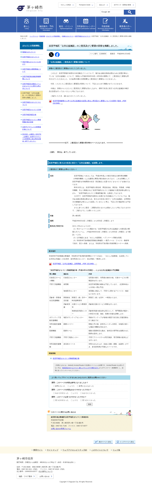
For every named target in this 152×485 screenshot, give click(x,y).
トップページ (34, 36)
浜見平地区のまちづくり (82, 36)
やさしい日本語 (66, 5)
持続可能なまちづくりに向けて (31, 63)
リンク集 (116, 450)
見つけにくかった (89, 400)
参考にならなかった (86, 386)
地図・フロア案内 (25, 476)
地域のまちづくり (68, 36)
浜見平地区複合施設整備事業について (31, 78)
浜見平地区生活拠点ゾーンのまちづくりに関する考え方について (31, 86)
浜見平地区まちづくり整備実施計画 (66, 358)
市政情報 (42, 36)
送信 (89, 404)
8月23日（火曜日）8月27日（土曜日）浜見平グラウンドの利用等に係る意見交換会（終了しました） (31, 137)
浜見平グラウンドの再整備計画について (31, 128)
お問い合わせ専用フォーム (61, 429)
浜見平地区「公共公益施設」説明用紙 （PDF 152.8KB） (74, 264)
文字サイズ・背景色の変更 (122, 5)
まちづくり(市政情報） (53, 36)
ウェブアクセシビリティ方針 (74, 450)
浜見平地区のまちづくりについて (31, 103)
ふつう (72, 386)
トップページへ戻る (127, 442)
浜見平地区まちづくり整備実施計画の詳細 (31, 121)
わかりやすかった (62, 393)
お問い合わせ (45, 476)
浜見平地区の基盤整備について (31, 70)
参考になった (60, 386)
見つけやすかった (62, 400)
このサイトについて (99, 450)
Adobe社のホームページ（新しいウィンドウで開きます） (80, 368)
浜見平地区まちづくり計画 (31, 110)
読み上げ (102, 5)
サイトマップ (52, 450)
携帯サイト (38, 450)
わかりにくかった (89, 393)
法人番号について (45, 471)
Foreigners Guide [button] (84, 5)
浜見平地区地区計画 (29, 114)
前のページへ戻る (105, 442)
